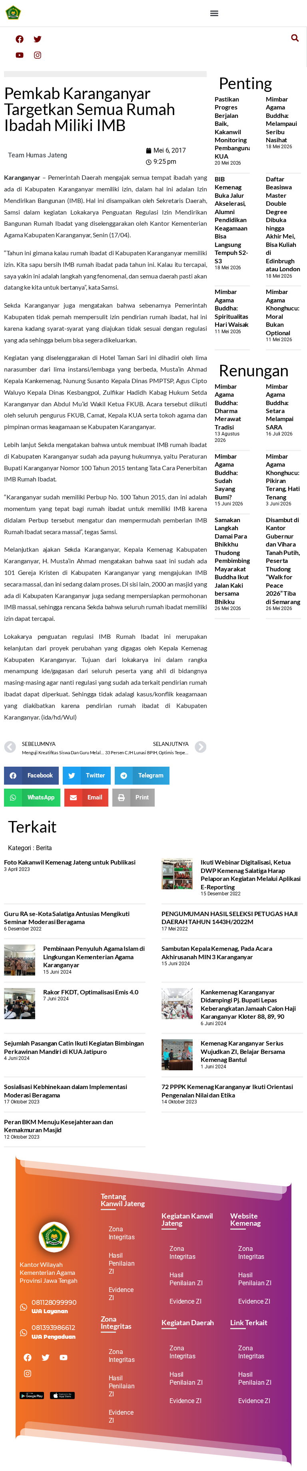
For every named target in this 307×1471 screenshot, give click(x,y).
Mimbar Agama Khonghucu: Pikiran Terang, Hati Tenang (283, 476)
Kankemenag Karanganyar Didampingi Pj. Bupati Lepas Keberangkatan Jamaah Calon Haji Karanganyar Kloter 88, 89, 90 (248, 1004)
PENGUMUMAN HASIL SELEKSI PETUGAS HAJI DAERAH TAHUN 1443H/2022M (229, 917)
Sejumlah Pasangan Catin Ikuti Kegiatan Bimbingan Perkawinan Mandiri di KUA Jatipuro (74, 1047)
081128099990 (54, 1302)
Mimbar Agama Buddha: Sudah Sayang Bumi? (226, 476)
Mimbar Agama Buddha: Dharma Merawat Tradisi (228, 406)
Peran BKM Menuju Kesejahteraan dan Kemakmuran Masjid (58, 1125)
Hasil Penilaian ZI (122, 1263)
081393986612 (53, 1328)
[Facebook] (20, 39)
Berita (44, 848)
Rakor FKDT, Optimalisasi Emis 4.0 (90, 992)
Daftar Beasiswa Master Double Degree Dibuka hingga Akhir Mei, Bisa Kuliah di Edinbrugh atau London (283, 223)
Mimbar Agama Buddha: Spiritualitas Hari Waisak (232, 308)
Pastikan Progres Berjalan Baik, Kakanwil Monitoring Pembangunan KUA (235, 127)
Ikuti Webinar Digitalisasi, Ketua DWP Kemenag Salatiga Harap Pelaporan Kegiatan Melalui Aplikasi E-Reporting (251, 874)
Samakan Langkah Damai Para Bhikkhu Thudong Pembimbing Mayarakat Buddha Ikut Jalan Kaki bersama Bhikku (232, 560)
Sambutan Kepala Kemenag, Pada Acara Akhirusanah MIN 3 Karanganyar (216, 952)
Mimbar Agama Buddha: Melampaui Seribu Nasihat (281, 119)
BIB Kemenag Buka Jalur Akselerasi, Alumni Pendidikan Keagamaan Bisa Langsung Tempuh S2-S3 (231, 219)
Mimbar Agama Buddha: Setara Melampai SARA (279, 406)
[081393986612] (24, 1333)
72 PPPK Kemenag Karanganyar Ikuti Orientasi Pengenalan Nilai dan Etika (227, 1090)
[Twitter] (38, 39)
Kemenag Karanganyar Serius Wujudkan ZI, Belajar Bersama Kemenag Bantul (243, 1051)
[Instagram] (38, 55)
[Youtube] (20, 55)
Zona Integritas (122, 1233)
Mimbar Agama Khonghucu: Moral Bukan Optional (282, 312)
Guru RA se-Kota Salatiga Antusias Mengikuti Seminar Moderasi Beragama (67, 917)
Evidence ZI (121, 1294)
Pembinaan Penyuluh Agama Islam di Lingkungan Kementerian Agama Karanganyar (94, 956)
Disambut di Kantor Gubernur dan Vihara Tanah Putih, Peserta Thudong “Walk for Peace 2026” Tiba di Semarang (283, 560)
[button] (214, 13)
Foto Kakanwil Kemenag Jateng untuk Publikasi (70, 862)
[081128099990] (24, 1307)
